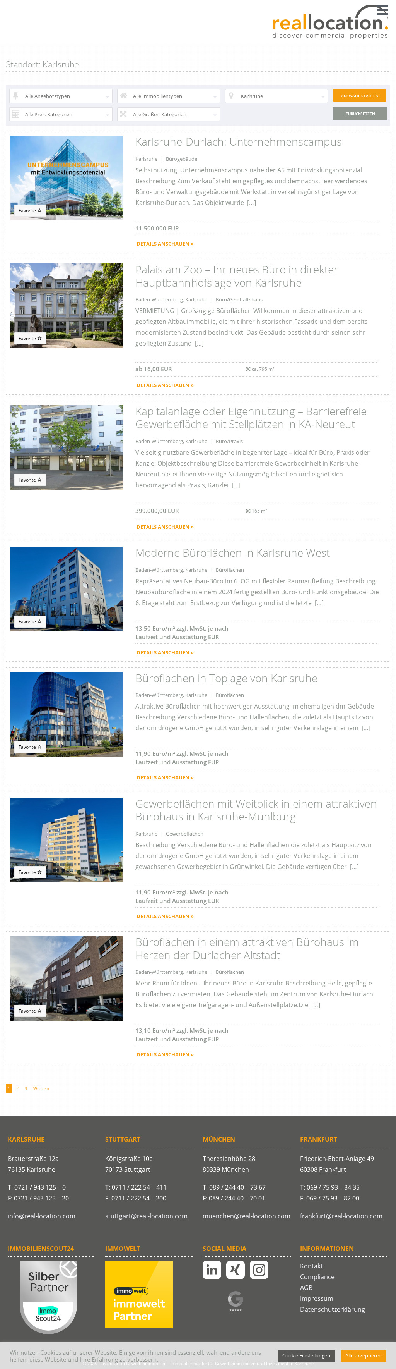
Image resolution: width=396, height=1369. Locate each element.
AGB (306, 1287)
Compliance (317, 1277)
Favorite (28, 210)
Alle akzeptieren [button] (363, 1355)
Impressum (316, 1298)
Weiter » (41, 1088)
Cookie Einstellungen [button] (306, 1355)
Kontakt (311, 1266)
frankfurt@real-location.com (341, 1216)
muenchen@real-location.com (246, 1216)
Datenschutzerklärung (332, 1309)
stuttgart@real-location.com (146, 1216)
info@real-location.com (41, 1216)
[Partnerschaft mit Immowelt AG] (139, 1326)
